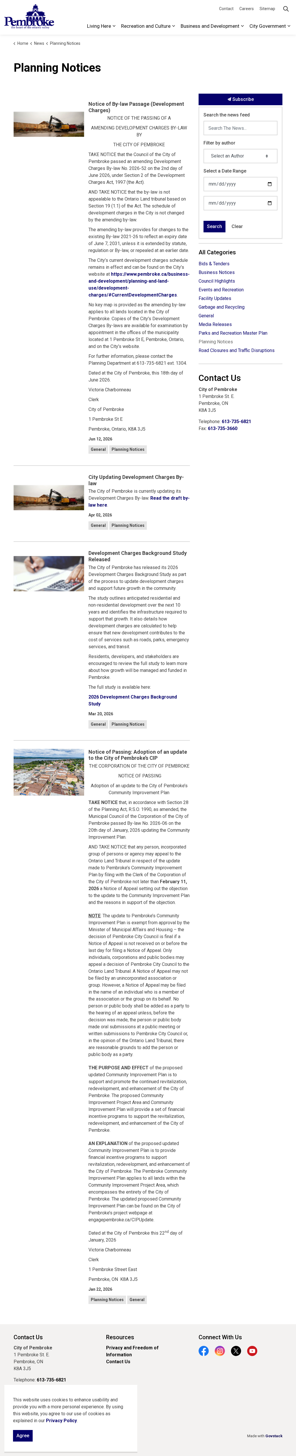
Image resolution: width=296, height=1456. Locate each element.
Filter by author (219, 143)
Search (214, 226)
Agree (22, 1435)
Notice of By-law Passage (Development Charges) (136, 107)
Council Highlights (217, 281)
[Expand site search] (286, 8)
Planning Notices (128, 449)
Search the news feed (227, 115)
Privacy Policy (61, 1420)
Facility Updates (215, 298)
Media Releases (215, 324)
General (98, 449)
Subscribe (242, 99)
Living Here (99, 26)
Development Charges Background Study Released (137, 556)
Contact (226, 8)
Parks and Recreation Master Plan (233, 333)
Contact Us (118, 1361)
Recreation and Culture (146, 26)
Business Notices (217, 272)
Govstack (273, 1436)
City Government (267, 26)
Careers (246, 8)
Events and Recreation (221, 289)
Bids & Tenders (214, 263)
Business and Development (210, 26)
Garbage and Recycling (222, 307)
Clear (237, 226)
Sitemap (267, 8)
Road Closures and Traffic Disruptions (237, 350)
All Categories (217, 252)
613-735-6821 (236, 421)
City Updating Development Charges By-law (136, 480)
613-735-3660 (222, 428)
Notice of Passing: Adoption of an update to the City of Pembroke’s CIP (137, 755)
